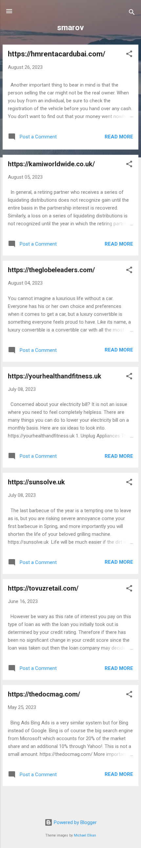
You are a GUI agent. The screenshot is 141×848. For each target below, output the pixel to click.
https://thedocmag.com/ (44, 694)
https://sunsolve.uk (36, 482)
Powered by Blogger (74, 822)
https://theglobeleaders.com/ (51, 270)
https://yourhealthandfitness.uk (54, 376)
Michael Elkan (85, 835)
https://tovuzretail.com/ (43, 588)
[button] (129, 55)
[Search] (132, 13)
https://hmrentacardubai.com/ (56, 54)
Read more (119, 137)
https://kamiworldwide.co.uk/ (51, 164)
